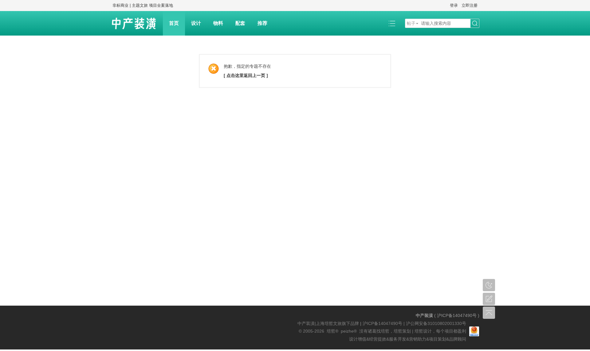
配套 (240, 23)
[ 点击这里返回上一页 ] (246, 75)
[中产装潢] (137, 23)
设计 (196, 23)
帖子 (411, 23)
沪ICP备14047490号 (457, 315)
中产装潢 (424, 315)
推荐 (262, 23)
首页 (174, 23)
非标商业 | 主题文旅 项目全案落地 (142, 5)
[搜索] (474, 23)
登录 (454, 5)
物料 (218, 23)
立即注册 (470, 5)
